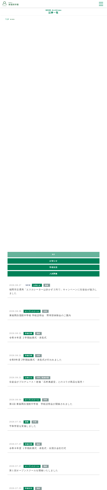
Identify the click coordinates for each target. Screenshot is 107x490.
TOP (7, 19)
